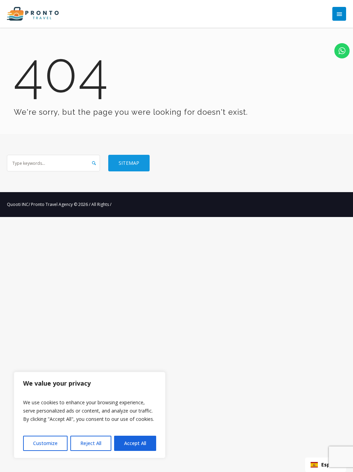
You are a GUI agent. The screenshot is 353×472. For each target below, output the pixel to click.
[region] (89, 415)
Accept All (135, 443)
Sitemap (129, 163)
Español (331, 464)
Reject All (90, 443)
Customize (45, 443)
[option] (325, 464)
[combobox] (325, 464)
